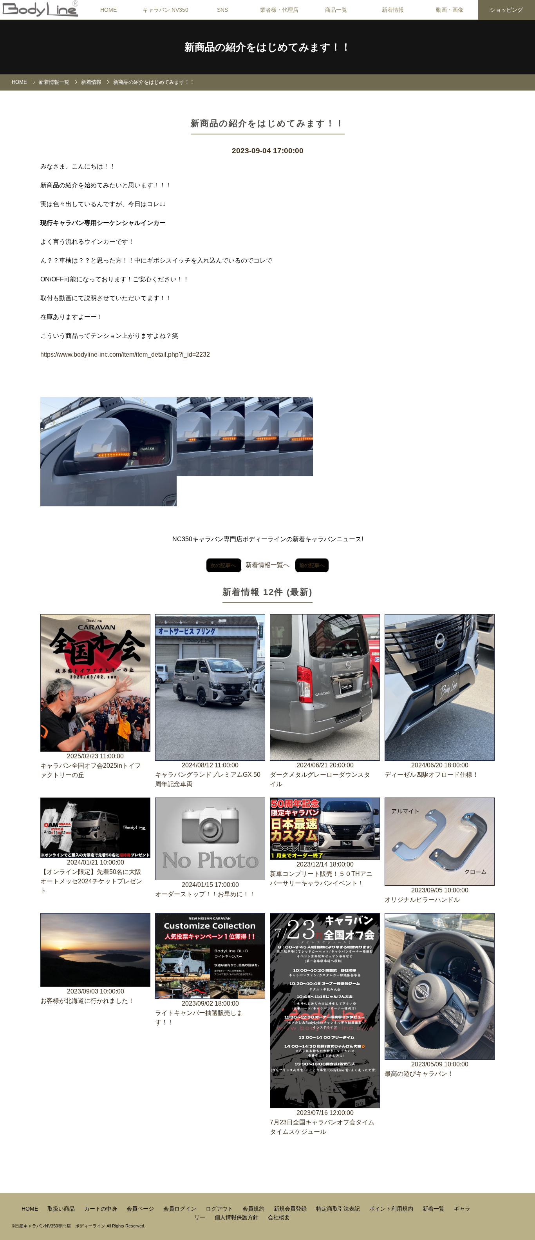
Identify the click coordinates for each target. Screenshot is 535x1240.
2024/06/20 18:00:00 (432, 770)
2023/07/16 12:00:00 (322, 1122)
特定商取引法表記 (338, 1209)
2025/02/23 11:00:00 (90, 765)
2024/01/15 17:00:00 (205, 889)
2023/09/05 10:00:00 (426, 895)
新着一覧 (434, 1209)
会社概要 (279, 1217)
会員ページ (141, 1209)
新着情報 (91, 82)
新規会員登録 (291, 1209)
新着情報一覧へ (267, 565)
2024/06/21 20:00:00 (320, 774)
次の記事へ (223, 565)
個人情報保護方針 (237, 1217)
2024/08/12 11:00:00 (207, 774)
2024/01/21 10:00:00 (91, 876)
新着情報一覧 (54, 82)
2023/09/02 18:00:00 (199, 1013)
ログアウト (220, 1209)
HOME (108, 10)
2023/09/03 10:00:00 (87, 996)
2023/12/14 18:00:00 (321, 873)
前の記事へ (312, 565)
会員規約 (254, 1209)
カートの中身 (101, 1209)
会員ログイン (180, 1209)
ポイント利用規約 (392, 1209)
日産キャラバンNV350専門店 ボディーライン (60, 1226)
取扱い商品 (61, 1209)
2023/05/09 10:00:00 (426, 1069)
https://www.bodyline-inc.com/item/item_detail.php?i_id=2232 (125, 354)
